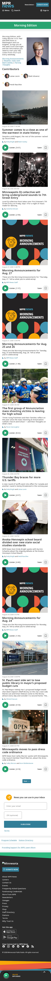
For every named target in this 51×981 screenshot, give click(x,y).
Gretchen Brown (12, 209)
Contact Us (6, 882)
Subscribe (25, 824)
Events (5, 885)
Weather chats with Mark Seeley (11, 61)
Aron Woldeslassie (26, 763)
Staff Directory (8, 912)
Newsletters (7, 897)
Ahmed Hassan (11, 699)
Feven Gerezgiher (12, 427)
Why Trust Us (7, 921)
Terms (6, 830)
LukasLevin (15, 76)
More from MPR (9, 894)
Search (17, 10)
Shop (4, 909)
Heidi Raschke (23, 556)
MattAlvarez (34, 76)
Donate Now (42, 5)
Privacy (5, 906)
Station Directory (26, 840)
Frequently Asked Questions (14, 888)
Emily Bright (10, 142)
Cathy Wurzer (11, 763)
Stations (5, 915)
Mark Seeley (22, 142)
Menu (7, 10)
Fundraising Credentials (12, 891)
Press (4, 903)
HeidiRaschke (16, 84)
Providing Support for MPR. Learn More (18, 847)
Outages (5, 900)
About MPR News (9, 876)
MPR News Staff (12, 282)
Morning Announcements (13, 58)
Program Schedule (9, 840)
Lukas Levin (22, 489)
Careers (5, 879)
